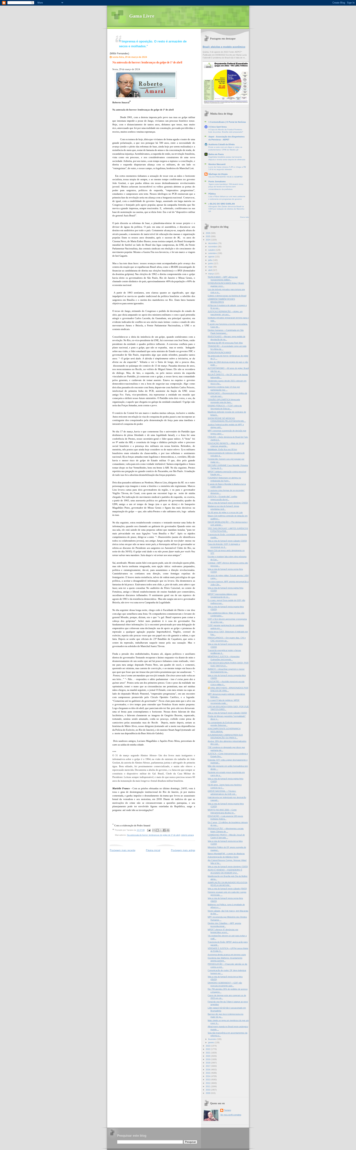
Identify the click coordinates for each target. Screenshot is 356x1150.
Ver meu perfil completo (230, 1115)
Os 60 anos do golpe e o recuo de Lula (225, 512)
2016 (208, 1069)
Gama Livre (141, 16)
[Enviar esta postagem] (148, 830)
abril (210, 270)
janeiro (211, 1042)
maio (210, 267)
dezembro (213, 243)
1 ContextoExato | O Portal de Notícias (227, 122)
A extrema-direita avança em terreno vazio (227, 954)
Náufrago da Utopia (218, 174)
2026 (208, 233)
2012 (208, 1083)
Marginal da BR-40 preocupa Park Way (225, 343)
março (211, 274)
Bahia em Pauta (216, 154)
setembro (212, 253)
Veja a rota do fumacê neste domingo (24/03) (228, 503)
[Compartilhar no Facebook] (164, 830)
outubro (212, 250)
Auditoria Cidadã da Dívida (221, 144)
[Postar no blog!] (157, 830)
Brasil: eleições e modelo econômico (224, 46)
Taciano (227, 1110)
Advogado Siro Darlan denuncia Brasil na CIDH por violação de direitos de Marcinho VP (226, 208)
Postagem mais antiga (183, 850)
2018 (208, 1063)
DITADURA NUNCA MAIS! (219, 352)
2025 (208, 236)
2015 (208, 1073)
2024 (208, 240)
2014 (208, 1076)
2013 (208, 1079)
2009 (208, 1093)
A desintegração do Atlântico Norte (223, 857)
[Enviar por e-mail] (154, 830)
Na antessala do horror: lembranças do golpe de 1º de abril (147, 62)
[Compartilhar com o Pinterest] (168, 830)
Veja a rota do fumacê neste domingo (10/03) (228, 866)
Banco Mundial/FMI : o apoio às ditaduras (226, 853)
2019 (208, 1059)
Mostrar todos (244, 217)
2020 (208, 1056)
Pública (212, 194)
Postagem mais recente (122, 850)
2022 (208, 1049)
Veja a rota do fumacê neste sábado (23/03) (227, 541)
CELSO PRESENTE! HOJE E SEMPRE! (225, 177)
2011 (208, 1086)
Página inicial (153, 850)
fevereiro (212, 1039)
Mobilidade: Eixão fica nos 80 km (222, 449)
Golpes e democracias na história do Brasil (227, 296)
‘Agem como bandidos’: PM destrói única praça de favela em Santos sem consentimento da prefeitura (225, 186)
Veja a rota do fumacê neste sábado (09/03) (227, 888)
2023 (208, 1046)
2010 (208, 1090)
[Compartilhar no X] (161, 830)
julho (210, 260)
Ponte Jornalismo (217, 181)
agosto (211, 256)
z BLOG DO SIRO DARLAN (221, 204)
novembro (213, 246)
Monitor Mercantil (216, 164)
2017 (208, 1066)
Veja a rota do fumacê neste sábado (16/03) (227, 713)
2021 (208, 1053)
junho (211, 263)
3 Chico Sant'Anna (217, 127)
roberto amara (187, 835)
